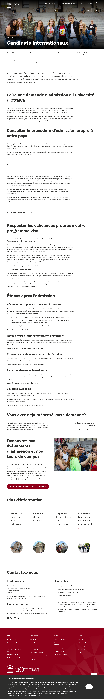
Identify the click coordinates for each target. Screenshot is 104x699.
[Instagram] (11, 618)
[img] (13, 3)
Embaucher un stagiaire (14, 650)
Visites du (59, 639)
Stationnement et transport (62, 643)
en (88, 10)
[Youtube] (15, 617)
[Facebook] (8, 618)
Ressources (13, 654)
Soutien (12, 658)
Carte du (59, 648)
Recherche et (37, 656)
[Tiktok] (19, 618)
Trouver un (12, 646)
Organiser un (61, 654)
